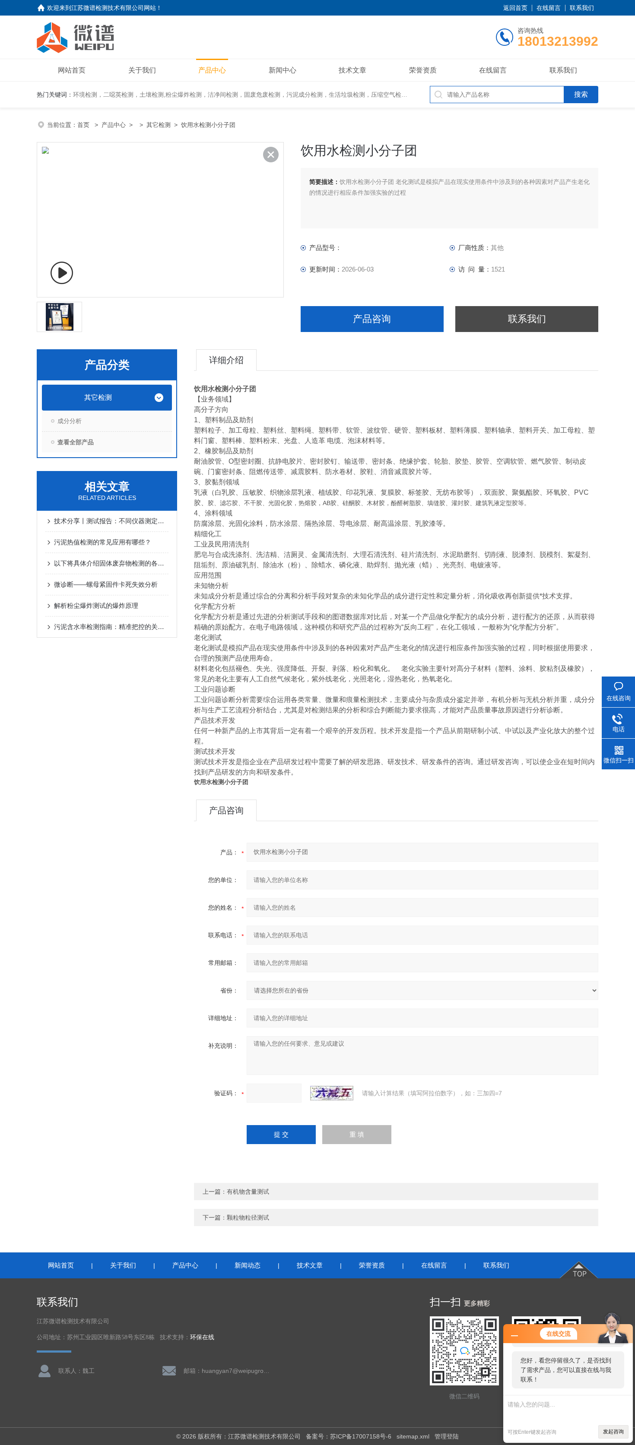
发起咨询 (613, 1432)
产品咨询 (372, 318)
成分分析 (69, 420)
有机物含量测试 (248, 1191)
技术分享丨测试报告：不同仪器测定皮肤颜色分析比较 (111, 521)
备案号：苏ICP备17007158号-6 (348, 1436)
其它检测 (158, 124)
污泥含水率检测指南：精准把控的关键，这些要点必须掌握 (111, 626)
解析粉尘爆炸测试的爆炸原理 (96, 605)
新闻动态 (247, 1265)
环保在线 (202, 1337)
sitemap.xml (413, 1436)
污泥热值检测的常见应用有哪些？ (102, 542)
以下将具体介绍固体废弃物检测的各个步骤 (111, 563)
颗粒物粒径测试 (248, 1217)
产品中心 (212, 70)
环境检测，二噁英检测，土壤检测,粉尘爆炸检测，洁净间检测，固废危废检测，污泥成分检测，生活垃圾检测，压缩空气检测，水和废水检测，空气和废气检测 (285, 94)
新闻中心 (282, 70)
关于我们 (142, 70)
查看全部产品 (75, 442)
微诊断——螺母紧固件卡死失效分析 (106, 584)
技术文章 (352, 70)
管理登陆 (447, 1436)
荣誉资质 (423, 70)
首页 (84, 124)
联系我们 (582, 7)
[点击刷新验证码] (331, 1093)
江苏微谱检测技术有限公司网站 (113, 7)
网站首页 (72, 70)
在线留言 (549, 7)
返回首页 (515, 7)
